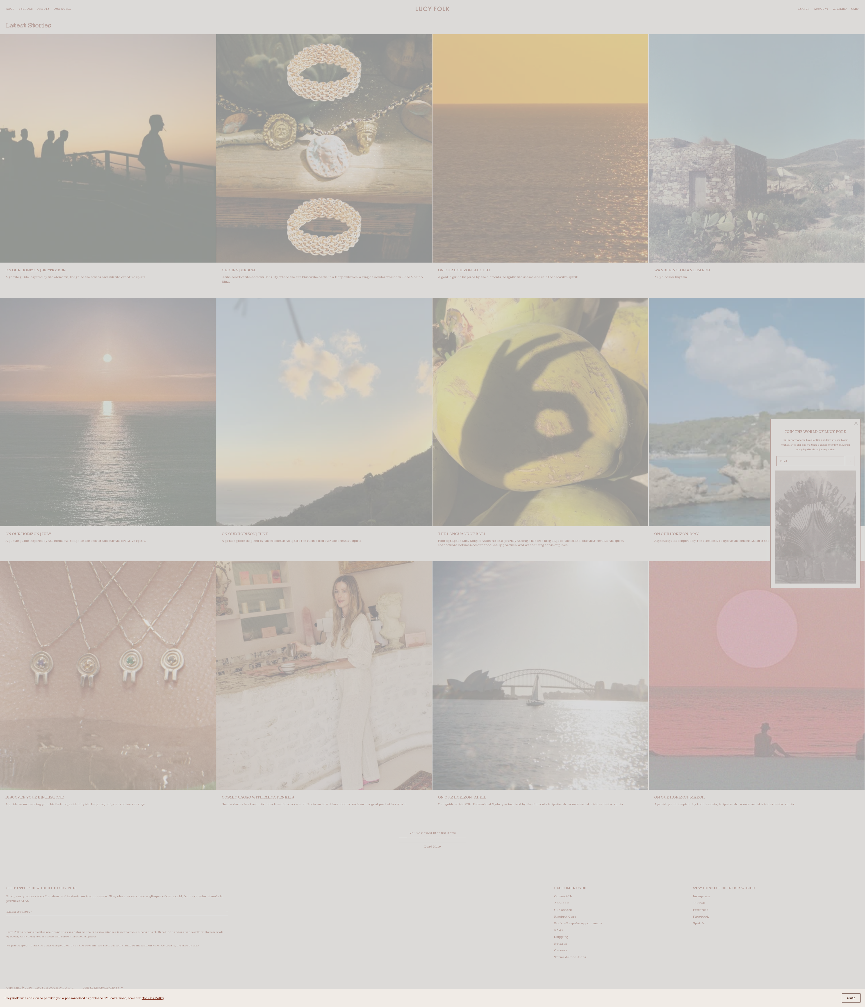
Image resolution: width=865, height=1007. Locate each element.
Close (851, 998)
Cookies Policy (153, 998)
